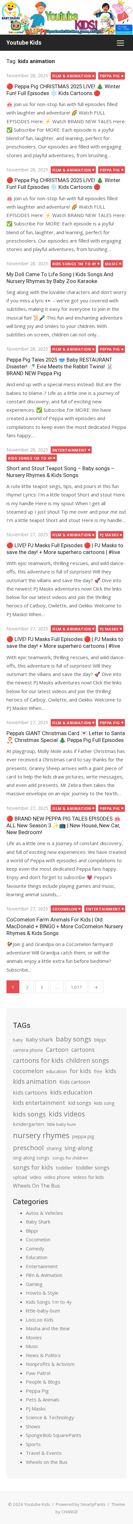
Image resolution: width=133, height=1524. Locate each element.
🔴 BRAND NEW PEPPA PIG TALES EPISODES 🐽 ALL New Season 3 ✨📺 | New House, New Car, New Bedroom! (63, 825)
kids (110, 1071)
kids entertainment (39, 1102)
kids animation (34, 1081)
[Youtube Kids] (66, 17)
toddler (64, 1167)
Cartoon (57, 1049)
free (98, 1071)
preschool (28, 1147)
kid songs (79, 1102)
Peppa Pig (110, 75)
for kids (80, 1071)
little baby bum (61, 1124)
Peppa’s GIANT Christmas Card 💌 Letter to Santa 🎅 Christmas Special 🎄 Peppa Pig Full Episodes (65, 736)
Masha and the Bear (48, 1328)
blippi (100, 1040)
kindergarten (28, 1124)
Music (111, 263)
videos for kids (88, 1177)
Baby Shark (38, 1221)
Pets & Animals (42, 1399)
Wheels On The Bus (36, 1185)
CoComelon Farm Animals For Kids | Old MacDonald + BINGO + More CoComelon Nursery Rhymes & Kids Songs (64, 926)
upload (20, 1177)
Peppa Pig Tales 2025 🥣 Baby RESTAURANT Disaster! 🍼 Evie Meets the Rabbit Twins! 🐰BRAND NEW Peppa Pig (59, 366)
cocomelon (28, 1071)
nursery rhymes (41, 1135)
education (56, 1071)
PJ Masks (109, 534)
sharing (54, 1148)
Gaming (34, 1284)
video (35, 1177)
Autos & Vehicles (44, 1213)
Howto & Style (42, 1293)
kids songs (29, 1113)
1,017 (76, 987)
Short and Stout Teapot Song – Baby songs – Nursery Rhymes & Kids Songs (60, 471)
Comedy (35, 1248)
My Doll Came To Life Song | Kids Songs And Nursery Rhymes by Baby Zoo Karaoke (59, 277)
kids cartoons (30, 1092)
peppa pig (83, 1136)
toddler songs (92, 1167)
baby (18, 1040)
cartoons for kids (38, 1060)
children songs (87, 1060)
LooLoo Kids (40, 1319)
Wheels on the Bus (46, 1462)
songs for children (70, 1158)
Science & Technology (50, 1417)
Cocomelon (64, 909)
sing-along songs (31, 1158)
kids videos (67, 1113)
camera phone (28, 1050)
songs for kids (33, 1167)
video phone (57, 1177)
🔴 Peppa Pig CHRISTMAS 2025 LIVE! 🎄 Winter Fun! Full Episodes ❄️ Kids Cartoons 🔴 (63, 89)
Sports (33, 1444)
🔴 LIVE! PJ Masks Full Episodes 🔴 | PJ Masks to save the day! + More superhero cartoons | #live (64, 548)
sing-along (79, 1148)
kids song (104, 1103)
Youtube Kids (23, 42)
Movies (34, 1337)
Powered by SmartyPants (81, 1504)
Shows (33, 1426)
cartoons (83, 1049)
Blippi (32, 1230)
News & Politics (43, 1355)
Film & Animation (71, 75)
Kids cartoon (74, 1081)
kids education (71, 1092)
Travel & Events (44, 1453)
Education (36, 1257)
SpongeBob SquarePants (53, 1435)
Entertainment (69, 450)
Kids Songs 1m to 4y (74, 263)
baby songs (73, 1038)
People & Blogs (43, 1381)
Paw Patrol (38, 1373)
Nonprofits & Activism (50, 1364)
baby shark (39, 1039)
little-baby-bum (43, 1310)
